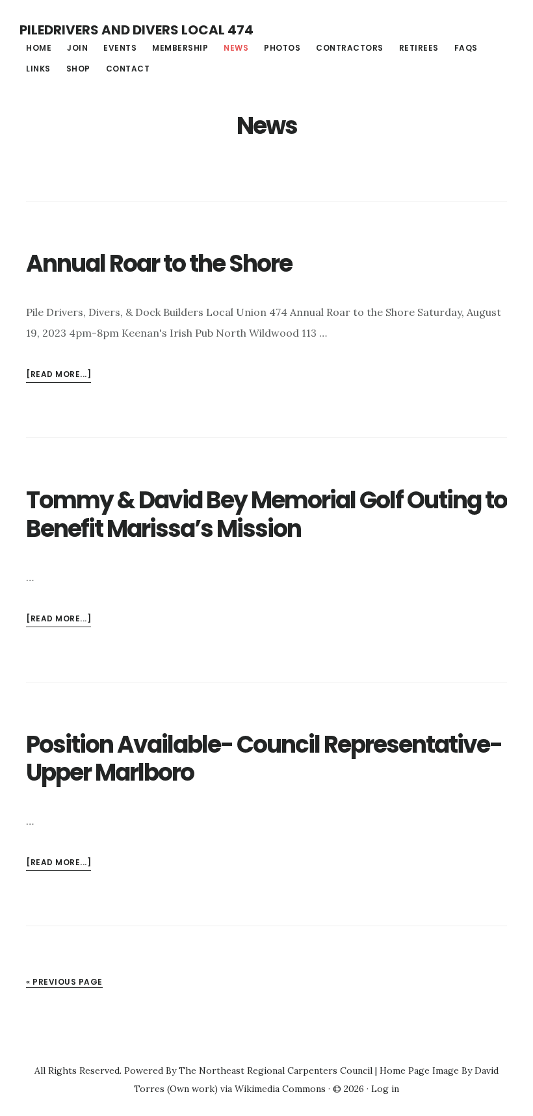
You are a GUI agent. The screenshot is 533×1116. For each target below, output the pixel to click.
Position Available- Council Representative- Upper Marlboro (264, 758)
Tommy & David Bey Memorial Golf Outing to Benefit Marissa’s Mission (266, 514)
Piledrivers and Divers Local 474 (137, 30)
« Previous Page (64, 981)
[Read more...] (58, 375)
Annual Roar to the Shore (159, 263)
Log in (385, 1089)
